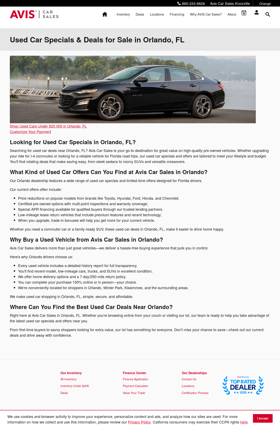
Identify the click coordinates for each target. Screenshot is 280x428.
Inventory (123, 14)
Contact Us (189, 379)
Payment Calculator (135, 386)
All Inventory (68, 379)
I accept (262, 418)
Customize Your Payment (30, 131)
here (244, 422)
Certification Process (195, 393)
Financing (177, 14)
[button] (223, 3)
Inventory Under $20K (74, 386)
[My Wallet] (244, 12)
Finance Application (135, 379)
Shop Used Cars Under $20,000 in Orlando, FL (48, 126)
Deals (140, 14)
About (232, 14)
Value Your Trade (134, 393)
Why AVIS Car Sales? (206, 14)
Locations (157, 14)
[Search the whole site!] (267, 14)
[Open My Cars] (258, 13)
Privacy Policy (139, 422)
